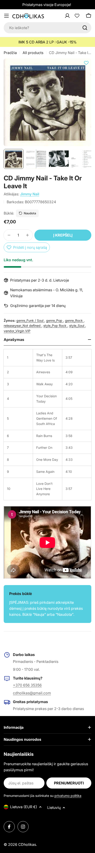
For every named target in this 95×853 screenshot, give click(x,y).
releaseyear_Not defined (23, 326)
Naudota (30, 213)
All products (33, 52)
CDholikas (27, 844)
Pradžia (10, 52)
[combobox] (47, 27)
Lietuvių (54, 807)
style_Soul (77, 326)
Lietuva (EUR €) (23, 806)
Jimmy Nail (29, 194)
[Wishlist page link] (77, 15)
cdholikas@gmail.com (32, 693)
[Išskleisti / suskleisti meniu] (6, 15)
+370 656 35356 (27, 685)
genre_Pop (54, 320)
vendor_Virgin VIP (17, 331)
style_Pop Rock (55, 326)
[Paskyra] (73, 15)
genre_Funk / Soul (30, 320)
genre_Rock (74, 320)
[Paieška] (85, 27)
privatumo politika (67, 796)
